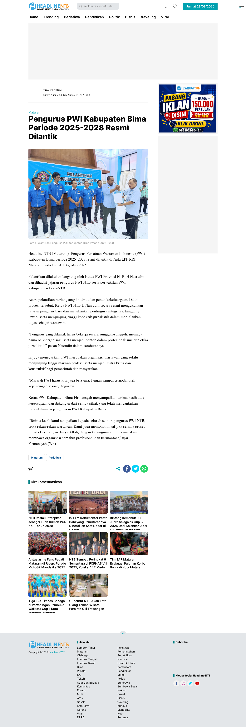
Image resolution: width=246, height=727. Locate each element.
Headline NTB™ (56, 652)
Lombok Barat (86, 663)
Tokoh (81, 678)
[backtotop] (123, 634)
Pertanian (123, 717)
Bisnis (130, 17)
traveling (148, 17)
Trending (51, 17)
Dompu (81, 690)
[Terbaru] (166, 6)
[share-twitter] (135, 469)
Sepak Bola (124, 655)
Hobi (120, 713)
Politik (114, 17)
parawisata (124, 667)
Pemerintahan (126, 651)
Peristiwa (72, 17)
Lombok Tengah (87, 659)
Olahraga (83, 655)
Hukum (121, 690)
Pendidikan (94, 17)
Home (33, 17)
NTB (80, 694)
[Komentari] (30, 469)
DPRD (80, 717)
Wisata (81, 670)
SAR (79, 674)
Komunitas (83, 686)
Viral (165, 17)
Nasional (122, 659)
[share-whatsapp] (144, 469)
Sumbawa (123, 682)
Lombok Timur (86, 647)
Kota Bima (83, 705)
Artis (80, 698)
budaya (122, 705)
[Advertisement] (123, 51)
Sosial (121, 694)
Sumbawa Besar (127, 686)
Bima (80, 667)
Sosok (81, 702)
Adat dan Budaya (88, 682)
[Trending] (175, 6)
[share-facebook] (127, 469)
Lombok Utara (126, 663)
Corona (81, 709)
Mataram (34, 112)
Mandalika (123, 709)
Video (121, 674)
